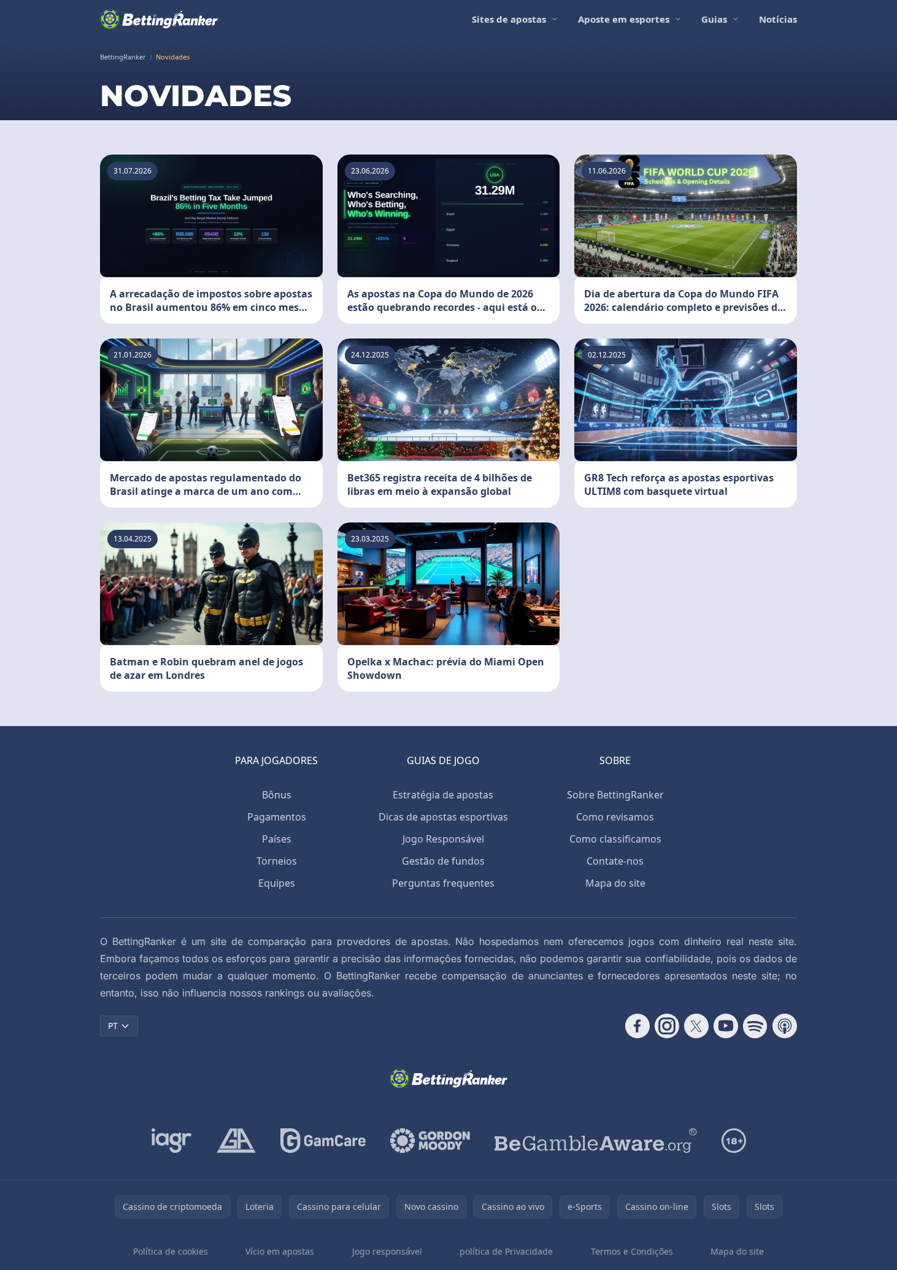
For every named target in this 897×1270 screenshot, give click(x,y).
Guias (714, 19)
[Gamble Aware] (596, 1140)
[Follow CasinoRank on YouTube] (726, 1026)
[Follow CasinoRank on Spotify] (755, 1026)
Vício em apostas (279, 1251)
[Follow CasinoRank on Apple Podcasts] (784, 1026)
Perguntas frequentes (443, 883)
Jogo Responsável (443, 839)
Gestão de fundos (443, 861)
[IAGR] (172, 1140)
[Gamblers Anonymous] (236, 1140)
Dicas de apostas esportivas (443, 817)
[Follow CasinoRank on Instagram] (667, 1026)
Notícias (778, 19)
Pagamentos (276, 817)
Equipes (276, 883)
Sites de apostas (509, 19)
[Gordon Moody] (430, 1140)
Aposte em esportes (623, 19)
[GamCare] (323, 1140)
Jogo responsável (387, 1251)
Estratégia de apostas (443, 794)
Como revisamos (615, 817)
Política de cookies (170, 1251)
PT (113, 1025)
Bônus (276, 794)
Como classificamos (615, 839)
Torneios (276, 861)
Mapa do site (615, 883)
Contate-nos (615, 861)
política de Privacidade (506, 1251)
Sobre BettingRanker (615, 794)
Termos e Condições (632, 1251)
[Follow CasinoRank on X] (696, 1026)
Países (276, 839)
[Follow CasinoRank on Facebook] (637, 1026)
